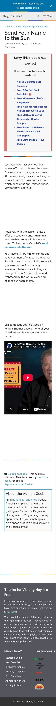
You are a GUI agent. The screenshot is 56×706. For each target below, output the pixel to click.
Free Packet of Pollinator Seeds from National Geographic (30, 131)
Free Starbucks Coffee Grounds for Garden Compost (29, 119)
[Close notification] (51, 5)
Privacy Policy (13, 685)
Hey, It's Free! (12, 16)
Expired (11, 473)
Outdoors (22, 473)
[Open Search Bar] (38, 16)
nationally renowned (24, 499)
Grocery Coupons (15, 671)
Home (9, 26)
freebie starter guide (28, 7)
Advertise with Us (15, 680)
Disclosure (10, 47)
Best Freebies (12, 662)
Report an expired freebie (18, 484)
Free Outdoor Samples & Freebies (32, 26)
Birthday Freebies (15, 666)
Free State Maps (14, 676)
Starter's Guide (13, 657)
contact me (10, 611)
